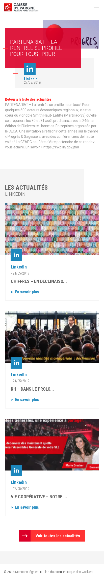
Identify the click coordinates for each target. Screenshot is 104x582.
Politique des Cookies (78, 572)
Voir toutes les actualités (58, 535)
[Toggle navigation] (96, 7)
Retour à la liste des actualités (28, 99)
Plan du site (51, 572)
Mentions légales (27, 572)
